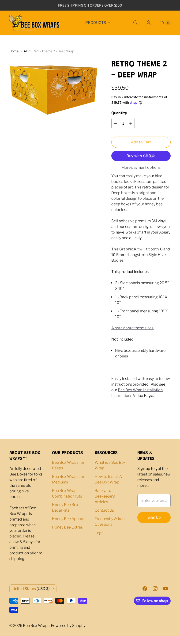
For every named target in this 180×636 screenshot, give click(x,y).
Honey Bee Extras (67, 527)
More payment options (141, 167)
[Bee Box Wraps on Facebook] (145, 588)
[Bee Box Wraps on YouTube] (165, 588)
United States (31, 588)
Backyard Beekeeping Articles (105, 496)
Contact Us (104, 510)
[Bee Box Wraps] (34, 22)
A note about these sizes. (132, 328)
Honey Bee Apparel (68, 519)
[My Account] (148, 22)
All (25, 51)
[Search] (135, 22)
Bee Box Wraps (36, 625)
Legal (100, 533)
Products (95, 22)
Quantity (119, 113)
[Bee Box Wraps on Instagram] (155, 588)
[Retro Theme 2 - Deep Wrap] (53, 92)
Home (14, 51)
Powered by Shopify (68, 625)
